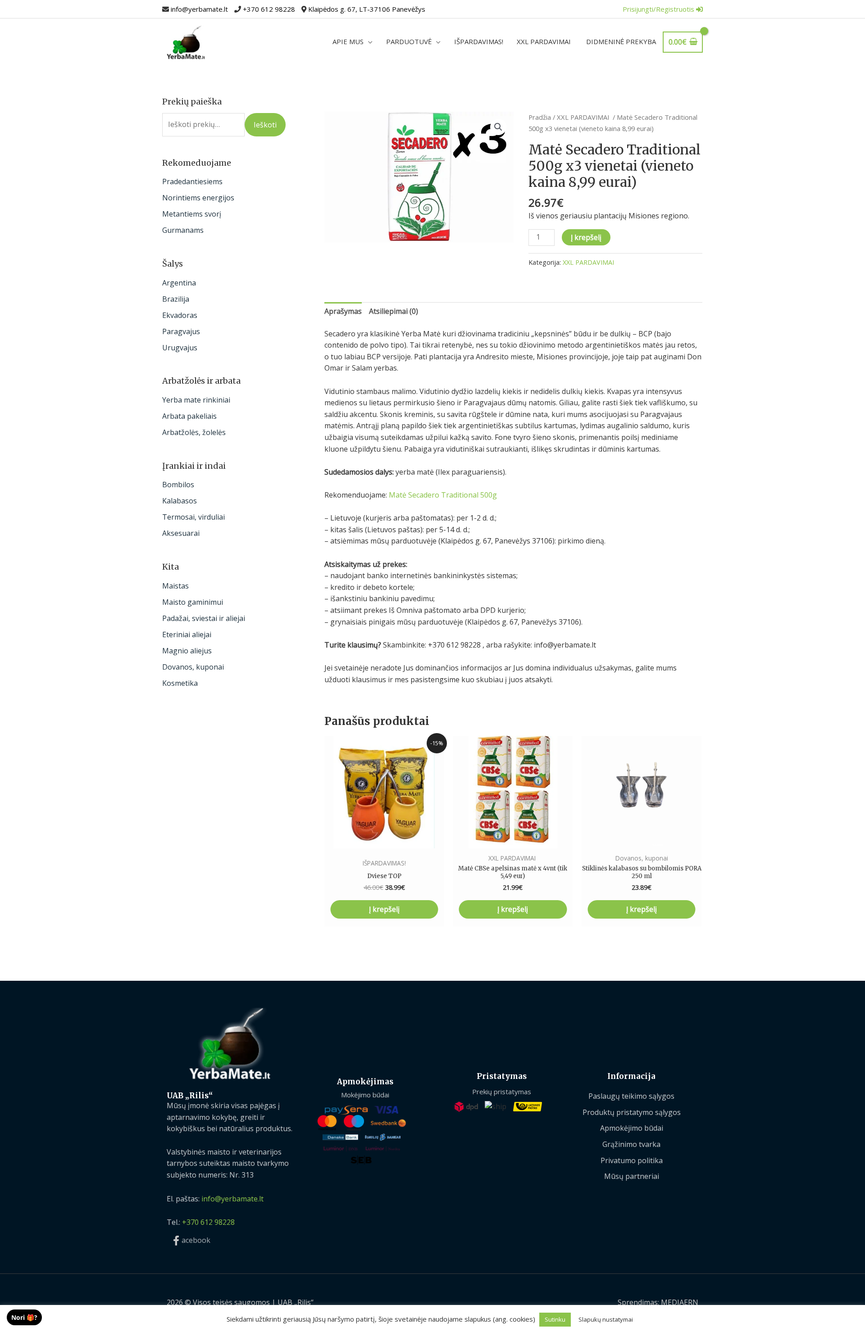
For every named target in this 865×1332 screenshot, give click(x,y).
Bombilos (178, 484)
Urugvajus (179, 348)
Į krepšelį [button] (384, 909)
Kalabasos (179, 501)
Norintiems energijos (198, 198)
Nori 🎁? (24, 1317)
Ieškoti (265, 125)
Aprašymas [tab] (343, 311)
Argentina (179, 283)
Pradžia (539, 117)
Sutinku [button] (555, 1319)
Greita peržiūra (384, 839)
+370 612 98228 (269, 9)
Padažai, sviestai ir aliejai (203, 618)
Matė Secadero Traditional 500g (443, 495)
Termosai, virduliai (193, 517)
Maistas (175, 586)
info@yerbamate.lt (199, 9)
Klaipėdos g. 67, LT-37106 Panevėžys (366, 9)
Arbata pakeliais (189, 416)
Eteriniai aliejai (186, 634)
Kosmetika (180, 683)
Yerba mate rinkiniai (196, 400)
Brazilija (175, 299)
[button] (498, 127)
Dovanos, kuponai (193, 667)
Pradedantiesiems (192, 181)
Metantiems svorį (191, 214)
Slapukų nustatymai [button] (605, 1319)
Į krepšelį (586, 237)
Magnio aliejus (187, 651)
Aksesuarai (181, 533)
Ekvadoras (179, 315)
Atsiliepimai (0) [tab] (393, 311)
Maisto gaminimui (192, 602)
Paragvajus (181, 331)
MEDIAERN (679, 1302)
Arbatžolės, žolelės (194, 432)
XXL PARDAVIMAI (584, 117)
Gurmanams (183, 230)
